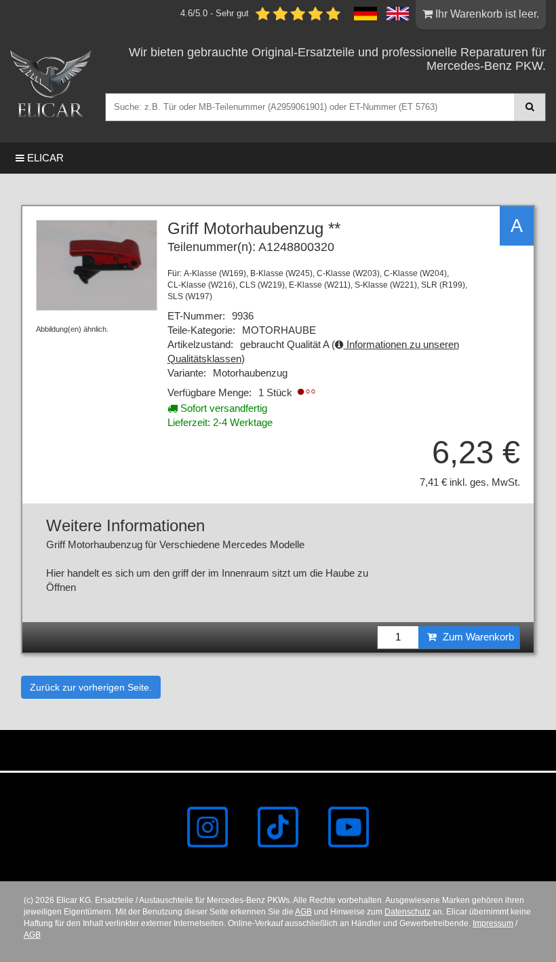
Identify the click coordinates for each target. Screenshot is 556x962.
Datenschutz (407, 912)
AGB (303, 912)
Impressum (493, 923)
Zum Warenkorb (477, 637)
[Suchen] (530, 107)
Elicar (44, 158)
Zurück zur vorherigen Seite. (91, 687)
